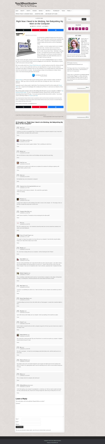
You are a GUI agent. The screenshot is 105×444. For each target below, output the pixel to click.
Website (17, 424)
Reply (18, 135)
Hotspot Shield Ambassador (35, 65)
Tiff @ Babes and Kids (25, 140)
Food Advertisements (80, 88)
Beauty (22, 10)
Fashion (34, 10)
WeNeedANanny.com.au (25, 385)
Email (17, 421)
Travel (69, 10)
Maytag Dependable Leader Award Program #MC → (54, 116)
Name (17, 419)
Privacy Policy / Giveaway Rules (24, 13)
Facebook (31, 95)
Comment (18, 403)
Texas (63, 10)
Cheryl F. (22, 322)
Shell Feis (22, 162)
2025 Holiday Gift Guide (51, 13)
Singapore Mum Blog (24, 211)
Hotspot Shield (40, 18)
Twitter (36, 95)
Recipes (48, 10)
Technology (56, 10)
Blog (17, 10)
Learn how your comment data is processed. (42, 430)
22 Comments (45, 26)
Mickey (21, 151)
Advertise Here (39, 13)
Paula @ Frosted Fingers (25, 235)
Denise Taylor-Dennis (24, 298)
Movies (40, 10)
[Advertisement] (78, 102)
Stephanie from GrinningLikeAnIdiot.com (29, 186)
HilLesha (22, 198)
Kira (21, 222)
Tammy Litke (33, 26)
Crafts (28, 10)
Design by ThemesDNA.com (52, 442)
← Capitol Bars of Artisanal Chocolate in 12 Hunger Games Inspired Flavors (30, 115)
